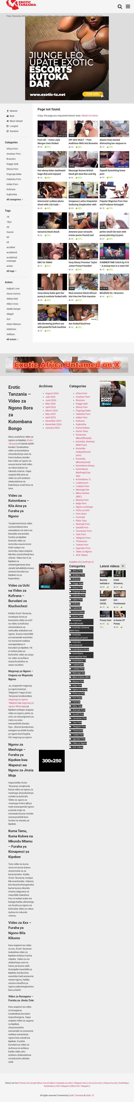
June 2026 (50, 400)
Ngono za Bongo (84, 507)
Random (13, 131)
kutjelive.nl (74, 562)
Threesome (81, 541)
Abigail (10, 314)
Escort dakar (49, 1083)
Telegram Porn (83, 538)
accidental (12, 252)
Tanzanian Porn (84, 531)
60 (8, 237)
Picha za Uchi (82, 510)
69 (8, 242)
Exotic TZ (89, 1095)
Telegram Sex (80, 1083)
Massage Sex (82, 489)
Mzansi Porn (82, 500)
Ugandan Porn (83, 548)
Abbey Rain (12, 298)
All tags (11, 271)
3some (10, 232)
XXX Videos (82, 555)
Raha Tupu (81, 520)
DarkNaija (123, 1083)
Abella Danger (14, 309)
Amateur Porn (14, 153)
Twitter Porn (82, 544)
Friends (22, 1083)
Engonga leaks (14, 174)
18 (8, 217)
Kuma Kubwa (83, 427)
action (10, 266)
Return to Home (90, 115)
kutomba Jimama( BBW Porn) (79, 629)
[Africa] (52, 588)
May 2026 (50, 403)
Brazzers (11, 159)
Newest (13, 111)
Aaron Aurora (13, 293)
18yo (9, 222)
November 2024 (53, 424)
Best (11, 116)
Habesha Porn (14, 179)
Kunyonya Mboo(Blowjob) (76, 622)
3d (8, 227)
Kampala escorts (64, 1083)
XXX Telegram (62, 1086)
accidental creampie (12, 259)
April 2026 (50, 407)
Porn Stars (81, 513)
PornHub (80, 517)
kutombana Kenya (85, 465)
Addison (11, 334)
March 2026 (51, 410)
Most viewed (16, 121)
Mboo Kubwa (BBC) (81, 677)
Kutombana (49, 1086)
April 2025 (50, 417)
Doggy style (12, 164)
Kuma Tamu (82, 431)
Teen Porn (81, 534)
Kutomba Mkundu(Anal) (75, 643)
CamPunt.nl (87, 562)
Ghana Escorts (110, 1083)
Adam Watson (14, 324)
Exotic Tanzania (76, 1095)
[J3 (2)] (113, 406)
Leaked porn (82, 482)
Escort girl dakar (34, 1083)
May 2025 (50, 414)
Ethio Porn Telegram (80, 1086)
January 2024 (52, 427)
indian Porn (12, 184)
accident (11, 247)
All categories (14, 199)
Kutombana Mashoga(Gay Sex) (83, 472)
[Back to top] (123, 1092)
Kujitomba (12, 194)
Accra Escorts (95, 1083)
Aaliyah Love (13, 288)
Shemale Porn (83, 524)
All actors (12, 339)
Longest (13, 126)
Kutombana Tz (83, 479)
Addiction (11, 329)
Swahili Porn (82, 527)
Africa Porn (12, 148)
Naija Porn (81, 503)
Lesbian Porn (82, 486)
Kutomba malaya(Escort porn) (83, 452)
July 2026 (50, 397)
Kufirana (11, 189)
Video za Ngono (84, 551)
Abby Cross (12, 303)
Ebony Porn (12, 169)
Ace (8, 319)
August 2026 (52, 393)
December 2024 (53, 421)
